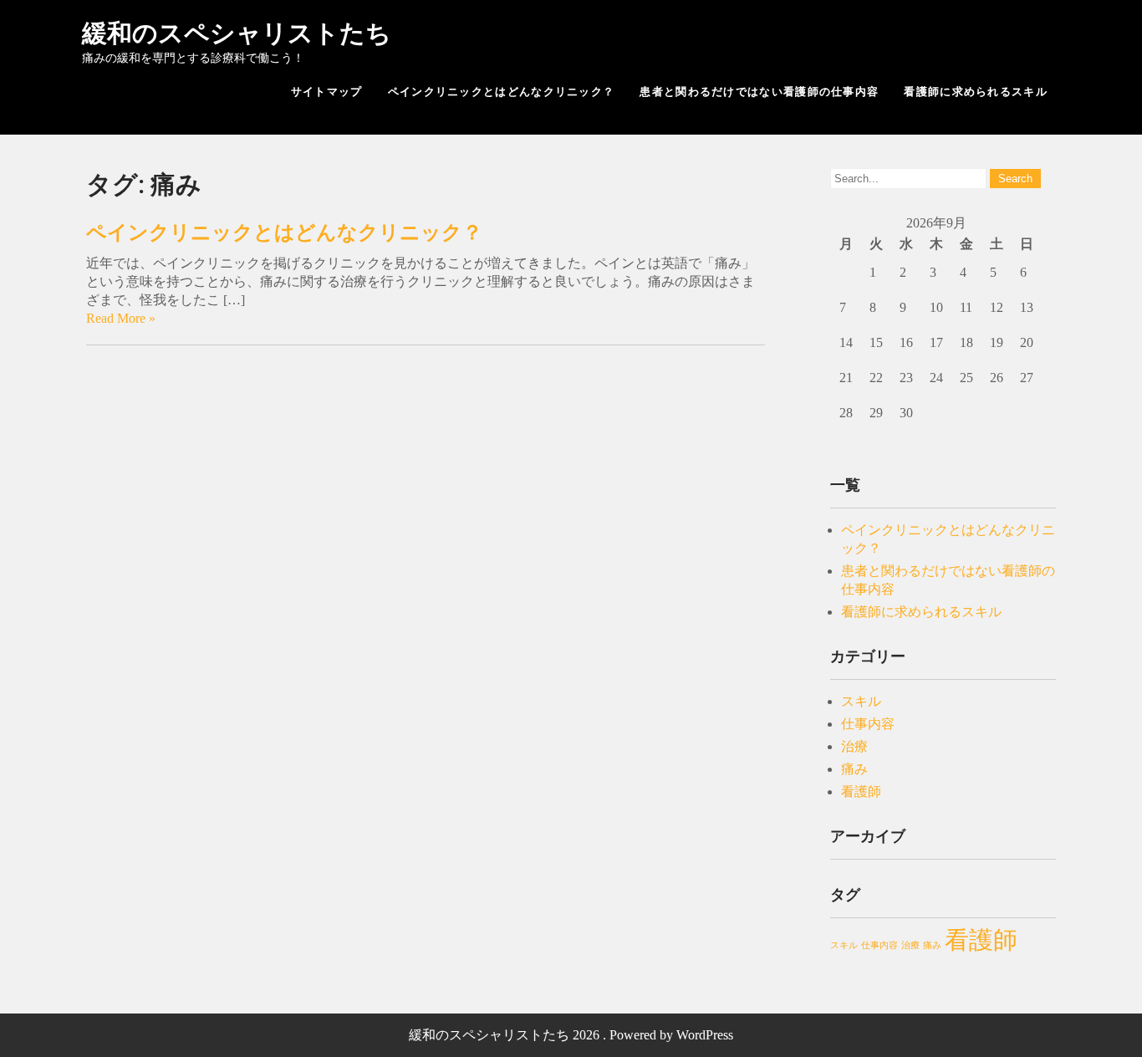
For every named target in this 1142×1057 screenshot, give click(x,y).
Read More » (120, 318)
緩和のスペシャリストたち (236, 33)
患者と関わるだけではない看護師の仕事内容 (759, 91)
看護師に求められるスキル (976, 91)
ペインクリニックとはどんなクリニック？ (501, 91)
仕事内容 (868, 724)
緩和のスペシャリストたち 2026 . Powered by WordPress (571, 1035)
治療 (854, 746)
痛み (854, 769)
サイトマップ (327, 91)
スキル (861, 701)
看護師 (861, 791)
